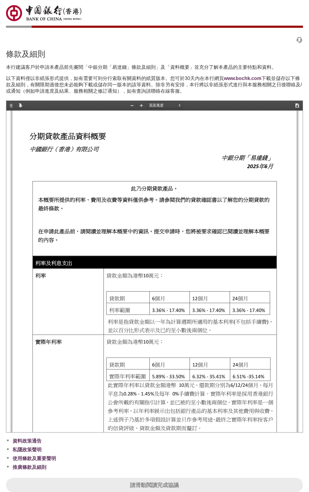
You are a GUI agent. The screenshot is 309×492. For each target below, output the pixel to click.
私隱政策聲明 (27, 449)
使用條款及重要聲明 (34, 458)
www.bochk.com (242, 78)
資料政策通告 (27, 440)
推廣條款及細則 (29, 467)
